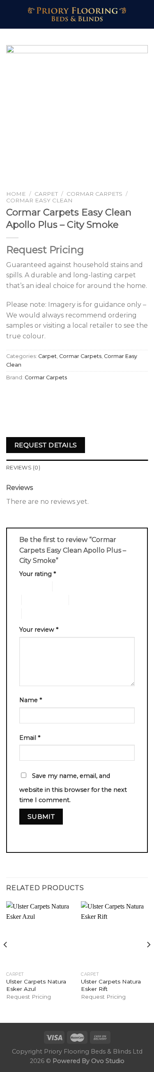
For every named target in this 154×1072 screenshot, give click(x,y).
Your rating (37, 574)
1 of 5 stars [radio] (29, 586)
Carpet (46, 193)
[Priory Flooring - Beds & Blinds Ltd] (77, 14)
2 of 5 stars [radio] (67, 586)
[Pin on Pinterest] (73, 396)
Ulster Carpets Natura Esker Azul (36, 985)
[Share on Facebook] (28, 396)
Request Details (45, 445)
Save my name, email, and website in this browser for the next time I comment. (73, 788)
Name (30, 700)
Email (29, 737)
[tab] (77, 468)
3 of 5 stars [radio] (36, 599)
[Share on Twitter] (43, 396)
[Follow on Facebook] (139, 9)
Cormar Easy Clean (39, 200)
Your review (38, 629)
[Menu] (11, 14)
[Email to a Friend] (58, 396)
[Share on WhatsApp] (14, 396)
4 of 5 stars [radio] (83, 599)
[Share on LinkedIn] (87, 396)
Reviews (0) (23, 468)
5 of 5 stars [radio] (36, 613)
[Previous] (6, 961)
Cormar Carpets (94, 193)
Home (16, 193)
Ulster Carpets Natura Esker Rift (111, 985)
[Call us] (139, 19)
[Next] (148, 961)
